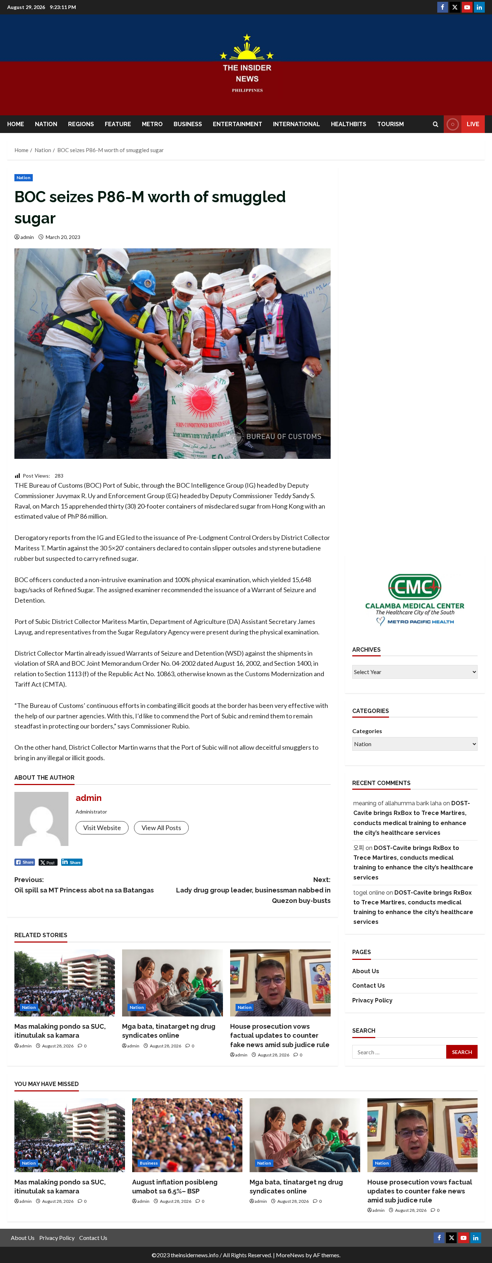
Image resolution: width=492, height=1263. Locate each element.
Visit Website (102, 828)
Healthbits (348, 124)
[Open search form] (435, 124)
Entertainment (237, 124)
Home (15, 124)
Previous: (84, 885)
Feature (118, 124)
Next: (253, 890)
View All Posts (161, 828)
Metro (152, 124)
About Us (365, 971)
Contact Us (368, 986)
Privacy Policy (372, 1000)
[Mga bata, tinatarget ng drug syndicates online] (172, 982)
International (296, 124)
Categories (367, 730)
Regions (81, 124)
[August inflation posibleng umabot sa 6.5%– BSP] (187, 1135)
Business (188, 124)
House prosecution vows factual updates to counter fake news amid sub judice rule (280, 1035)
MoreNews (290, 1254)
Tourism (390, 124)
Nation (46, 124)
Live (473, 124)
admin (27, 237)
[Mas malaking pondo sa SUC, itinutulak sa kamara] (64, 982)
